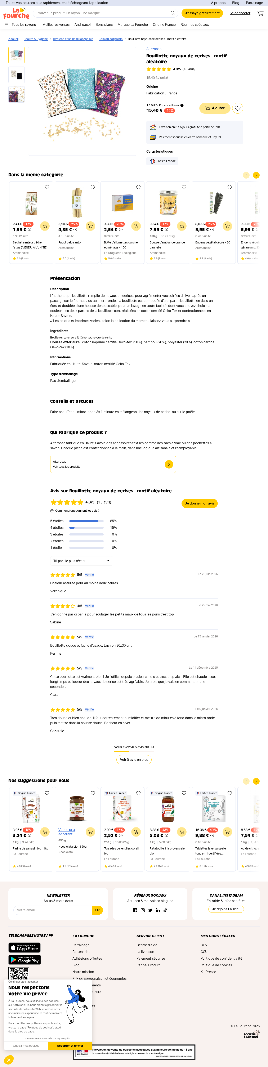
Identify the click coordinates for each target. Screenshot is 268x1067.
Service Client (150, 936)
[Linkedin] (158, 910)
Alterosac (153, 49)
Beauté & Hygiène (36, 39)
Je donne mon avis (199, 503)
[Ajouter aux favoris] (47, 187)
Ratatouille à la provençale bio (167, 851)
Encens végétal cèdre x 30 (212, 242)
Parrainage (254, 3)
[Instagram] (143, 910)
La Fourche (83, 936)
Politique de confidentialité (221, 958)
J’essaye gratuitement (202, 13)
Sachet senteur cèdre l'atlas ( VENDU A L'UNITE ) (30, 245)
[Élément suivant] (256, 175)
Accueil (13, 39)
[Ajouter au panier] (44, 226)
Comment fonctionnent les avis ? (77, 510)
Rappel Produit (148, 965)
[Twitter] (150, 910)
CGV (204, 945)
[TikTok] (165, 910)
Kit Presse (208, 972)
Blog (235, 3)
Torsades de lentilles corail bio (121, 851)
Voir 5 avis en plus (134, 759)
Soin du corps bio (111, 39)
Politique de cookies (216, 965)
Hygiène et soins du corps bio (73, 39)
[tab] (16, 55)
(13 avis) (189, 69)
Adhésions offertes (87, 958)
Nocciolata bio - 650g (72, 846)
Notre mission (83, 972)
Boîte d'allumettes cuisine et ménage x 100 (121, 245)
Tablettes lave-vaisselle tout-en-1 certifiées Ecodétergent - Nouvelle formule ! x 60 (211, 851)
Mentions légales (218, 936)
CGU (204, 952)
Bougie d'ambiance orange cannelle (167, 245)
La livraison (145, 952)
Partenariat (81, 952)
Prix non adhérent (169, 105)
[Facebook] (135, 910)
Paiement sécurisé (151, 958)
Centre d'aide (147, 945)
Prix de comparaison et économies (99, 978)
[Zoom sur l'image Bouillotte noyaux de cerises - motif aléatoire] (82, 101)
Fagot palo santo (69, 242)
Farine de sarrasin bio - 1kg (30, 848)
